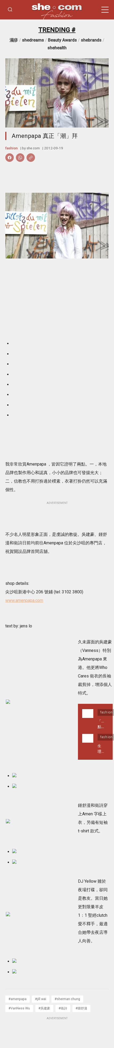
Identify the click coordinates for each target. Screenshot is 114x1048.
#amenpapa (17, 999)
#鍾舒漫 (81, 1008)
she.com (33, 148)
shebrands (91, 40)
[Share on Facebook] (9, 157)
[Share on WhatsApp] (20, 157)
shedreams (33, 40)
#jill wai (40, 999)
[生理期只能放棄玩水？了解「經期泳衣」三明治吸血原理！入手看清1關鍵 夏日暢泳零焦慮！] (87, 744)
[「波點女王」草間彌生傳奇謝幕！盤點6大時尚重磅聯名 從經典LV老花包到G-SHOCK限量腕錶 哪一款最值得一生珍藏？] (87, 719)
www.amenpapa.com (24, 600)
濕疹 (14, 40)
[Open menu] (105, 10)
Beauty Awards (62, 40)
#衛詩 (63, 1008)
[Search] (10, 10)
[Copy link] (31, 157)
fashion (11, 148)
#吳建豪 (44, 1008)
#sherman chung (67, 999)
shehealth (57, 47)
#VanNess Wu (19, 1008)
